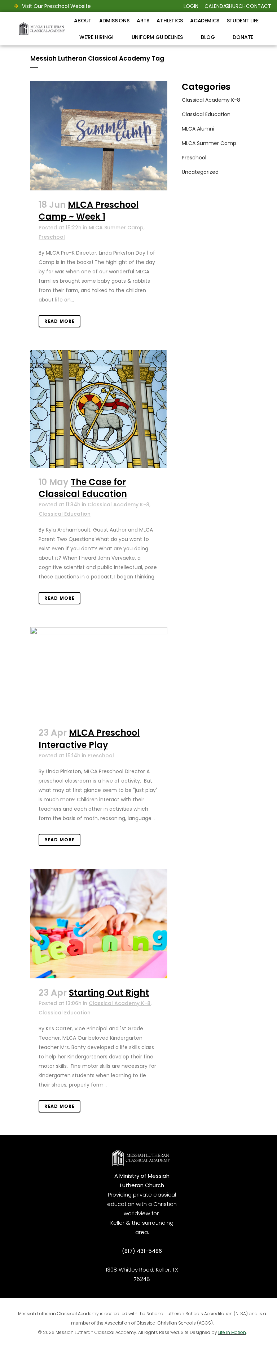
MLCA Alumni (198, 128)
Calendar (217, 6)
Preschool (52, 237)
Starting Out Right (109, 993)
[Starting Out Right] (98, 923)
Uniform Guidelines (157, 37)
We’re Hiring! (96, 37)
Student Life (243, 20)
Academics (204, 20)
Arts (143, 20)
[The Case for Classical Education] (98, 409)
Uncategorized (200, 172)
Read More (59, 321)
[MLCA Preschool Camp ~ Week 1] (98, 135)
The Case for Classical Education (83, 488)
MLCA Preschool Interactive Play (89, 738)
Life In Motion (232, 1332)
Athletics (170, 20)
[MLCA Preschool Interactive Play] (98, 672)
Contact (258, 6)
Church (235, 6)
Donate (243, 37)
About (83, 20)
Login (191, 6)
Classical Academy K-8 (118, 504)
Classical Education (65, 513)
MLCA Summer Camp (116, 227)
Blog (208, 37)
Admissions (114, 20)
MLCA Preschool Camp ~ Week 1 (88, 211)
